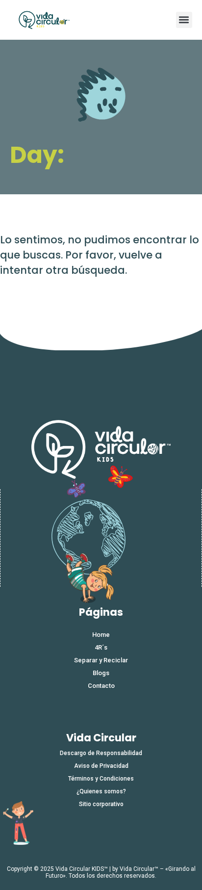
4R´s (101, 647)
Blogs (101, 673)
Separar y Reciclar (101, 660)
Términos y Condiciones (101, 778)
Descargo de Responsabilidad (101, 753)
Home (101, 634)
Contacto (101, 685)
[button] (184, 20)
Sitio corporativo (101, 804)
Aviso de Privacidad (101, 765)
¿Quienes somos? (101, 791)
